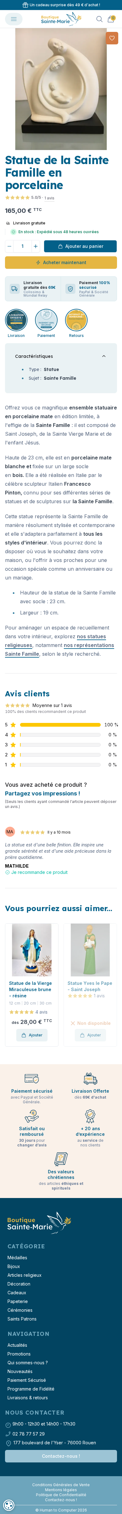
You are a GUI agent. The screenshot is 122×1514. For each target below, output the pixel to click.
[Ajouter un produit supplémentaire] (36, 246)
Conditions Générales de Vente (61, 1484)
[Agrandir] (61, 89)
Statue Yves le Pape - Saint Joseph (90, 986)
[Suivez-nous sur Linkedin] (63, 1479)
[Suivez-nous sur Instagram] (61, 1479)
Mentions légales (61, 1489)
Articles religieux (25, 1275)
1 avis (49, 198)
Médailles (17, 1257)
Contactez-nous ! (61, 1456)
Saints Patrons (22, 1318)
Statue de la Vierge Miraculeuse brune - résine (30, 989)
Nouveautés (20, 1371)
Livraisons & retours (28, 1397)
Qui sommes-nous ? (28, 1362)
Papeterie (18, 1301)
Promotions (19, 1353)
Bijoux (14, 1266)
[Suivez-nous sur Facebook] (58, 1479)
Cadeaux (17, 1292)
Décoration (19, 1283)
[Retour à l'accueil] (39, 1223)
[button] (5, 89)
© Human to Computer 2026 (61, 1510)
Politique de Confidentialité (61, 1494)
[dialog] (8, 1505)
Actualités (17, 1345)
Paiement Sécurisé (27, 1380)
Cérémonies (20, 1310)
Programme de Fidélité (31, 1388)
